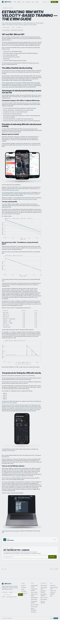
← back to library (53, 569)
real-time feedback (17, 84)
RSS (51, 596)
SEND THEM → (52, 556)
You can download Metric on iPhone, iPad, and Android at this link (16, 192)
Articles (19, 1)
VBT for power (34, 606)
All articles (23, 587)
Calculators (28, 1)
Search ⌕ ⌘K (46, 1)
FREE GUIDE (54, 1)
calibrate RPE (12, 87)
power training (5, 87)
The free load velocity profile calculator (10, 530)
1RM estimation (34, 597)
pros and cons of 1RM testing (30, 103)
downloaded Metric (10, 378)
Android (13, 450)
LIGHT (56, 618)
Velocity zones (34, 592)
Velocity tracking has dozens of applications (11, 82)
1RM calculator (44, 585)
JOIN (20, 594)
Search (22, 595)
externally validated (14, 190)
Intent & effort (34, 599)
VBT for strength (34, 604)
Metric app (52, 585)
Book (33, 1)
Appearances (24, 593)
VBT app (36, 1)
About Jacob (53, 590)
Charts (23, 1)
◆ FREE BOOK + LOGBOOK (7, 592)
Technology (33, 612)
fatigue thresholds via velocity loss (26, 85)
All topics (23, 585)
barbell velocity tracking (32, 128)
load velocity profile (24, 38)
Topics (15, 1)
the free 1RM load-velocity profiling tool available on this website (25, 409)
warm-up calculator (17, 475)
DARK (51, 618)
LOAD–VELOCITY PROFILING (17, 30)
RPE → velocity (44, 597)
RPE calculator (44, 599)
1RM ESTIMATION (6, 30)
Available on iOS (5, 450)
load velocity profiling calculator (30, 199)
